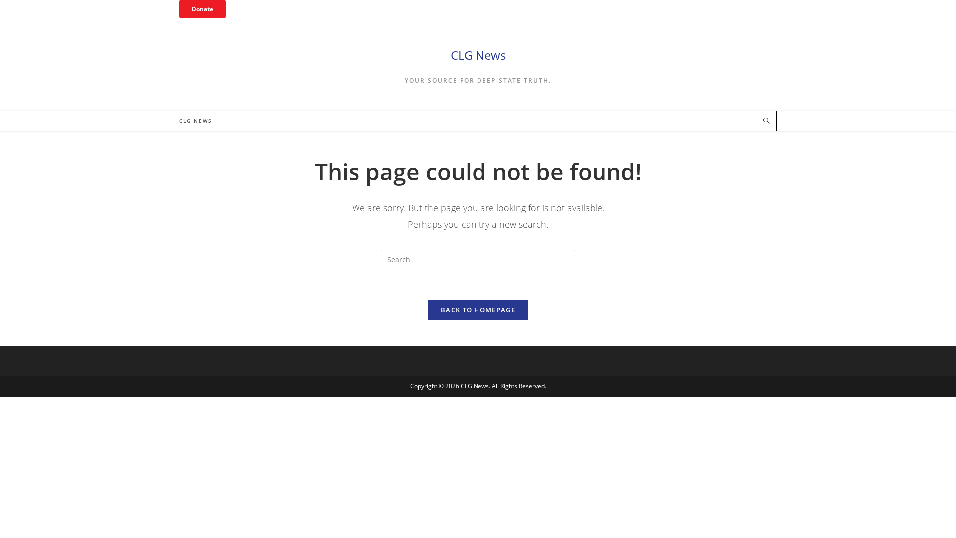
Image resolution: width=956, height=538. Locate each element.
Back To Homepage (478, 309)
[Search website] (766, 121)
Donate (202, 9)
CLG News (478, 55)
